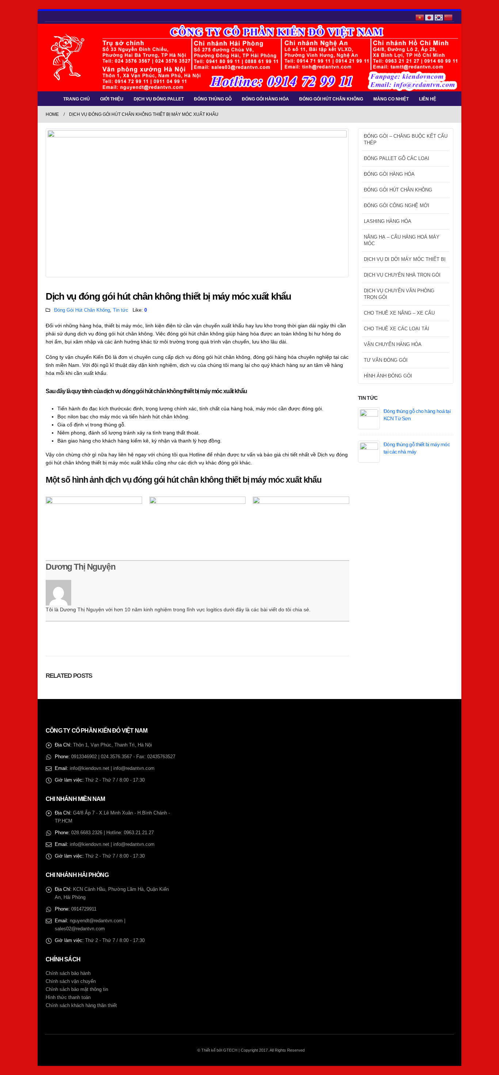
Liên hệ (427, 99)
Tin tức (120, 310)
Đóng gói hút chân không (331, 99)
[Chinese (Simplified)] (448, 17)
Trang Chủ (76, 99)
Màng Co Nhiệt (391, 99)
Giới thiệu (111, 99)
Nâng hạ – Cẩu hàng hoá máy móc (401, 240)
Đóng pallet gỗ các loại (396, 158)
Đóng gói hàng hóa (265, 99)
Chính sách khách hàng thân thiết (81, 1005)
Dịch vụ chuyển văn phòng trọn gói (399, 294)
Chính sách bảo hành (68, 973)
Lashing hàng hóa (387, 221)
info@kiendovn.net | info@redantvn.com (112, 768)
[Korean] (439, 17)
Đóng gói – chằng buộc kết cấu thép (405, 139)
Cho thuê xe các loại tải (396, 328)
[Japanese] (429, 17)
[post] (369, 418)
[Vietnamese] (420, 17)
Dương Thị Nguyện (80, 566)
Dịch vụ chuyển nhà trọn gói (402, 275)
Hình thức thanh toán (68, 997)
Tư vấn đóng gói (386, 360)
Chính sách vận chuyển (71, 981)
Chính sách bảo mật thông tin (77, 989)
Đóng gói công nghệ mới (396, 205)
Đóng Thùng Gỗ (213, 99)
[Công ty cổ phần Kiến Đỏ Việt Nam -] (67, 57)
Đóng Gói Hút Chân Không (82, 310)
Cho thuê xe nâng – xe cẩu (399, 313)
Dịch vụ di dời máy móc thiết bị (405, 259)
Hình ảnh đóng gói (388, 376)
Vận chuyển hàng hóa (393, 344)
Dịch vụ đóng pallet (159, 99)
